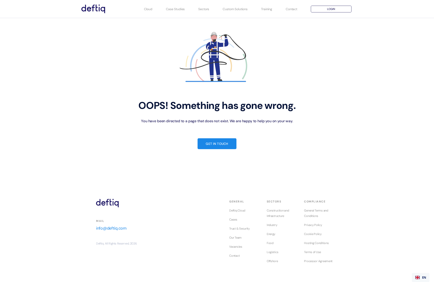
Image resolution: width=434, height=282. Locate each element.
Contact (291, 9)
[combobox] (420, 277)
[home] (93, 9)
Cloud (148, 9)
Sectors (203, 9)
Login (331, 9)
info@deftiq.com (111, 228)
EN (424, 277)
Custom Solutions (235, 9)
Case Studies (175, 9)
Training (266, 9)
